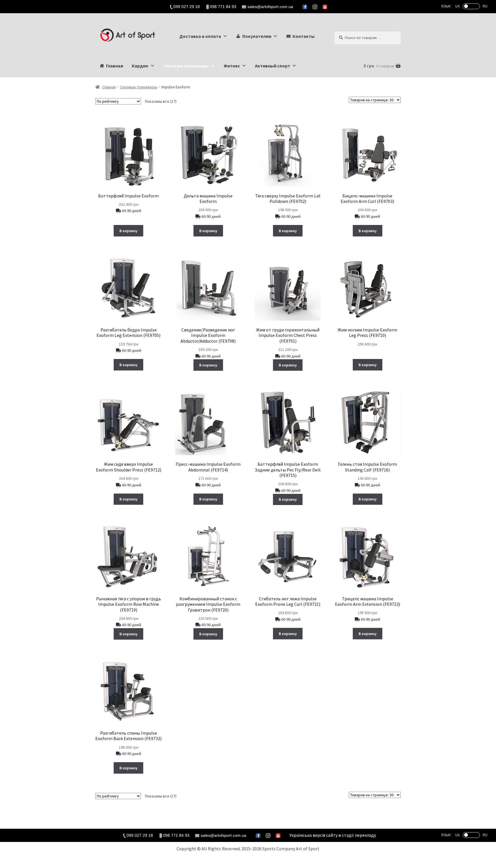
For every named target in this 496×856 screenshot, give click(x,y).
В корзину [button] (128, 230)
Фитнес (232, 66)
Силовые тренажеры (186, 66)
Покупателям (256, 36)
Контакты (303, 36)
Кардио (140, 66)
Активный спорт (272, 66)
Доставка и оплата (200, 36)
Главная (114, 66)
